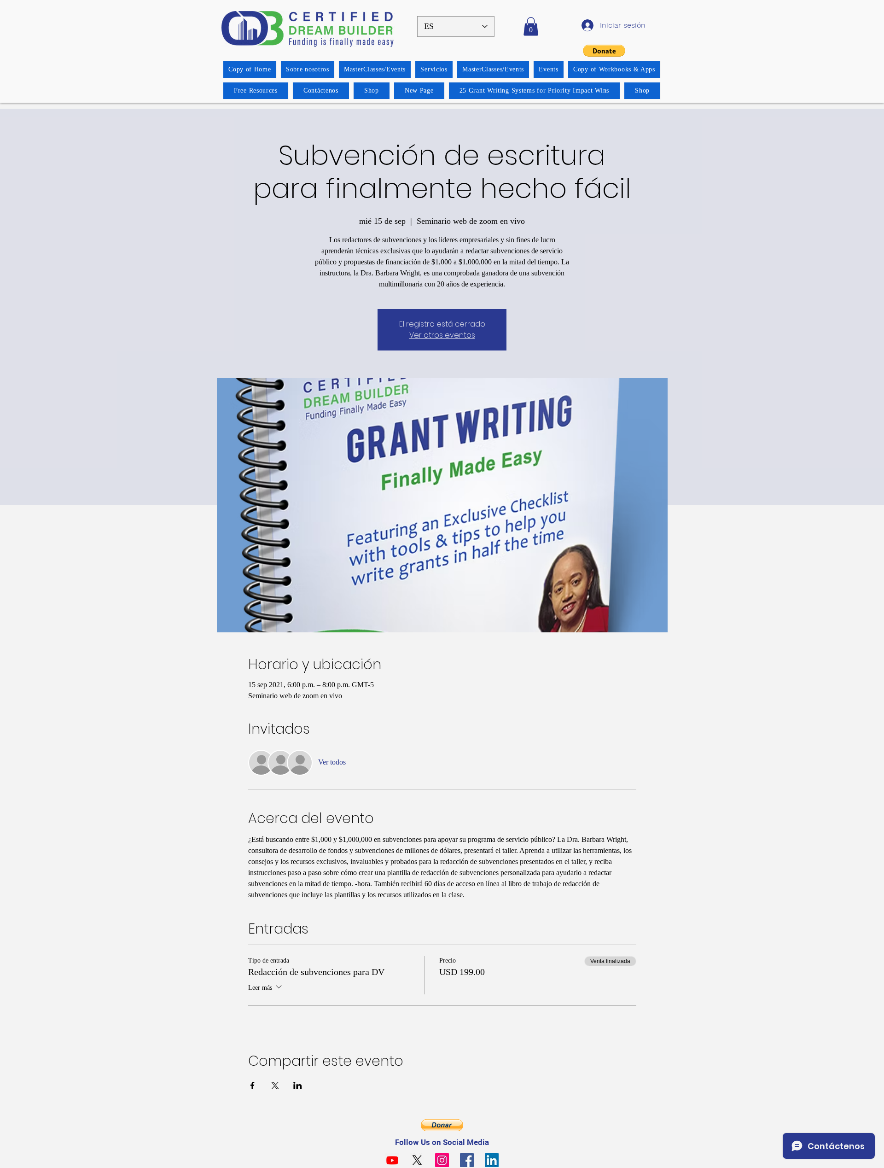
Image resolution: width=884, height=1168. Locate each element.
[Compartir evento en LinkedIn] (297, 1085)
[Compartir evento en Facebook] (252, 1085)
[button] (531, 26)
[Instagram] (442, 1160)
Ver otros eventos (442, 335)
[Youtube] (392, 1160)
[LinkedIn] (492, 1160)
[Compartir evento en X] (275, 1085)
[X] (417, 1160)
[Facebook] (467, 1160)
